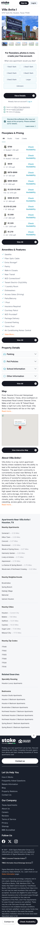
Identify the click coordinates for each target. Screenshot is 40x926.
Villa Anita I (9, 9)
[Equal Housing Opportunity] (24, 741)
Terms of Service (9, 819)
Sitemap (5, 826)
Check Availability (31, 148)
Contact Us (9, 922)
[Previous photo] (5, 28)
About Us (6, 808)
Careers (5, 812)
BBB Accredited (8, 830)
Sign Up (24, 3)
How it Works (7, 777)
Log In (33, 3)
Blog (4, 788)
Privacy (5, 823)
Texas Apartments (9, 805)
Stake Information (8, 874)
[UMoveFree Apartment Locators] (9, 741)
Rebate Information (10, 784)
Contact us (20, 761)
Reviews (5, 816)
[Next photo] (35, 28)
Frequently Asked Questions (13, 781)
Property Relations (9, 791)
